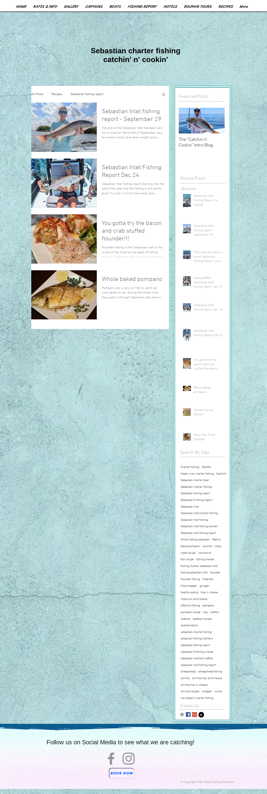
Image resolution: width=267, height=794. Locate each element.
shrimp (185, 678)
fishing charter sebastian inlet (199, 566)
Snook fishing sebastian (195, 539)
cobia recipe (188, 553)
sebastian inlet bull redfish (197, 658)
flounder (215, 572)
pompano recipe (190, 612)
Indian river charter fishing (197, 474)
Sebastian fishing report (87, 94)
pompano (208, 605)
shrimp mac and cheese (207, 678)
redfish (214, 612)
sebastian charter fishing (196, 632)
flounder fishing (190, 579)
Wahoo (216, 539)
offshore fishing (190, 605)
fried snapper (189, 586)
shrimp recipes (190, 691)
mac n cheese (209, 592)
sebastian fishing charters (197, 638)
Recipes (57, 94)
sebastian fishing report (195, 645)
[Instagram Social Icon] (182, 714)
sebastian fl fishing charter (197, 652)
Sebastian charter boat (195, 480)
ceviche (207, 546)
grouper (204, 586)
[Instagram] (129, 759)
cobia (218, 546)
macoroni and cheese (194, 599)
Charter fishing (190, 467)
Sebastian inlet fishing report (198, 533)
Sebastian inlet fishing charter (199, 526)
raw (205, 612)
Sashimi (221, 474)
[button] (164, 95)
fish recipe (187, 559)
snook (218, 691)
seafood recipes (202, 619)
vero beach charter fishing (197, 698)
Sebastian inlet (190, 507)
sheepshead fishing (210, 671)
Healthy (206, 467)
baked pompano (190, 546)
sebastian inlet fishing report (198, 665)
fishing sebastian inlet (194, 572)
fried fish (208, 579)
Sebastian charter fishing (196, 487)
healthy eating (189, 592)
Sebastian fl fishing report (196, 500)
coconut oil (204, 553)
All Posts (37, 94)
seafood (185, 619)
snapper (207, 691)
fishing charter (205, 559)
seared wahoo (189, 625)
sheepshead (188, 671)
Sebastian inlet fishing (194, 520)
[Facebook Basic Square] (188, 714)
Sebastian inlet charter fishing (199, 513)
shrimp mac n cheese (194, 685)
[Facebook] (111, 759)
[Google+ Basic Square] (194, 714)
